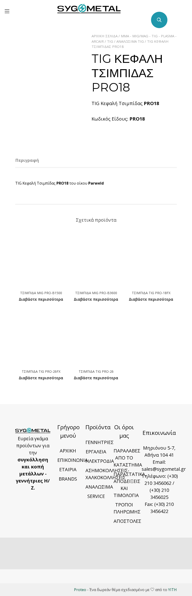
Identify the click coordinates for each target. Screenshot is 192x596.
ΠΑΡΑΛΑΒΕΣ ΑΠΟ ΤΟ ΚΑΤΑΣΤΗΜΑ (128, 458)
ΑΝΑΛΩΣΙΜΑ (99, 487)
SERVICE (96, 496)
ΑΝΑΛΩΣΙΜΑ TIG (130, 41)
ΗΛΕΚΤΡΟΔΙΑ (99, 461)
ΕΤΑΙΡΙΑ (68, 469)
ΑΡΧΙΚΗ (68, 451)
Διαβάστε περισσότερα (41, 299)
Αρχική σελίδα (105, 36)
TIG (110, 41)
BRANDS (68, 479)
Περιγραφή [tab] (27, 160)
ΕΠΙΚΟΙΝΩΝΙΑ (72, 460)
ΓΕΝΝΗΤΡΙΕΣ (99, 442)
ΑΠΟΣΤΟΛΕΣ (127, 521)
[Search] (159, 20)
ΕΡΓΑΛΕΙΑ (96, 451)
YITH (172, 589)
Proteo (80, 589)
